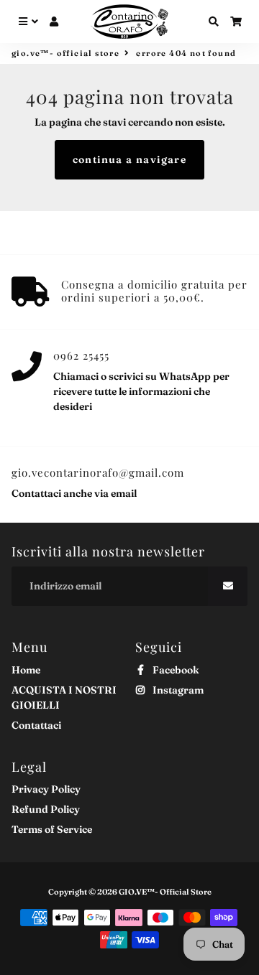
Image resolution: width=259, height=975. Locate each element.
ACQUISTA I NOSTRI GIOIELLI (64, 698)
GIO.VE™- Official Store (65, 53)
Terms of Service (52, 829)
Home (26, 669)
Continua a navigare (130, 159)
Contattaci (36, 725)
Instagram (177, 690)
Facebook (174, 669)
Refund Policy (46, 809)
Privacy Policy (46, 789)
